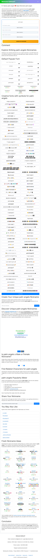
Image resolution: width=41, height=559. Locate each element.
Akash (33, 491)
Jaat (20, 508)
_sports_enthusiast (7, 434)
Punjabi (7, 497)
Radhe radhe (33, 463)
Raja (34, 477)
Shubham (20, 502)
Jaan (20, 470)
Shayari (20, 457)
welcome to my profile (33, 483)
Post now (37, 305)
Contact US (30, 555)
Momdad (34, 470)
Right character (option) (7, 34)
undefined (33, 457)
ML (7, 450)
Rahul (20, 450)
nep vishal (5, 423)
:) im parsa (5, 429)
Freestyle (20, 497)
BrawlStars (7, 483)
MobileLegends (7, 502)
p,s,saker (5, 413)
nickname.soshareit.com (10, 311)
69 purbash (5, 415)
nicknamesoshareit (14, 388)
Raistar (7, 463)
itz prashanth (5, 421)
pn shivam (5, 426)
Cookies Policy (18, 555)
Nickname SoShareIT (8, 1)
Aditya (7, 491)
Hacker (20, 491)
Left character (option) (6, 25)
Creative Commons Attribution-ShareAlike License (24, 515)
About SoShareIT (11, 555)
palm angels (26, 10)
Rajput (33, 497)
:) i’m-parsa (5, 432)
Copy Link (37, 403)
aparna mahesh (6, 437)
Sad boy (33, 508)
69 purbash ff (6, 418)
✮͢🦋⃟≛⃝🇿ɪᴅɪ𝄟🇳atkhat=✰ (20, 463)
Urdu (20, 477)
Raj (7, 477)
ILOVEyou (7, 457)
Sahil (34, 502)
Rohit (7, 508)
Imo (33, 450)
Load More (20, 293)
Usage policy (25, 555)
